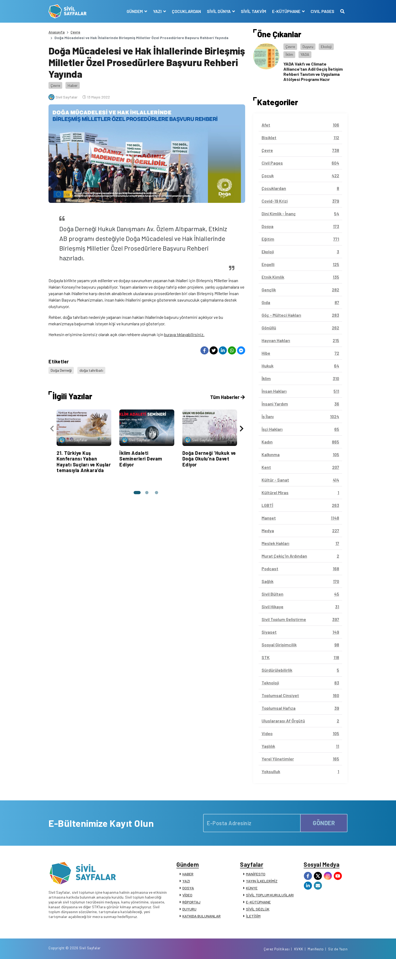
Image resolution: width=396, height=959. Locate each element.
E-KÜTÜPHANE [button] (286, 11)
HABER (187, 874)
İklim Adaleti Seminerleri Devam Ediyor (140, 458)
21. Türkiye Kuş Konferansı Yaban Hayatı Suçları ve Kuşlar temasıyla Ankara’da (84, 461)
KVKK (298, 949)
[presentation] (52, 428)
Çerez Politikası (277, 949)
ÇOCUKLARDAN (186, 11)
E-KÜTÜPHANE (258, 902)
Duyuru (308, 46)
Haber (73, 85)
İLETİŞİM (253, 916)
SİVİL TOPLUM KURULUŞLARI (270, 895)
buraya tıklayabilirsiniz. (184, 334)
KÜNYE (252, 888)
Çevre (75, 32)
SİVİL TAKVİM (253, 11)
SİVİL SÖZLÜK (257, 909)
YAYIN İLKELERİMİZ (261, 881)
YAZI (186, 881)
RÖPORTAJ (191, 902)
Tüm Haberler (225, 397)
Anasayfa (56, 32)
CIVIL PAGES (322, 11)
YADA (305, 54)
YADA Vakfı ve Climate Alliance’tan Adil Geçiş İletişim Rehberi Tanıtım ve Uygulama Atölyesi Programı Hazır (313, 71)
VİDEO (187, 895)
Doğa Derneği (61, 370)
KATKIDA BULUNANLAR (201, 916)
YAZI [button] (157, 11)
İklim (289, 54)
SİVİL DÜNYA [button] (219, 11)
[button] (137, 492)
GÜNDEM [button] (135, 11)
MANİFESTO (255, 874)
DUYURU (189, 909)
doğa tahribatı (91, 370)
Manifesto (316, 949)
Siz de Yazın (338, 949)
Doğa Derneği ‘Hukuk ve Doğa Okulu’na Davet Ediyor (209, 458)
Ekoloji (326, 46)
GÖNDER (324, 822)
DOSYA (188, 888)
